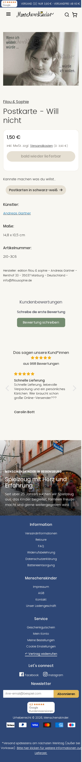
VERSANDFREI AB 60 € (67, 4)
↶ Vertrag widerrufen (41, 654)
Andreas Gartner (17, 213)
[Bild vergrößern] (41, 59)
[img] (41, 358)
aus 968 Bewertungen (41, 363)
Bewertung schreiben (41, 322)
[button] (8, 388)
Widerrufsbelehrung (41, 552)
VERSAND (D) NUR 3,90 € (36, 4)
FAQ (41, 546)
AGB (41, 593)
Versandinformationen (41, 533)
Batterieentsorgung (41, 565)
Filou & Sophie (16, 101)
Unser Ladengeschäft (41, 606)
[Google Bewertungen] (9, 3)
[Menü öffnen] (8, 14)
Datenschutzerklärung (41, 559)
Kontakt (41, 599)
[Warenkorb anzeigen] (75, 12)
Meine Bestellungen (41, 640)
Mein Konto (41, 633)
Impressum (41, 586)
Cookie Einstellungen (41, 646)
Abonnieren (66, 694)
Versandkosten (41, 145)
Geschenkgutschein (41, 627)
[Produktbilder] (41, 59)
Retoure (41, 539)
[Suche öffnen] (66, 12)
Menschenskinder (56, 717)
